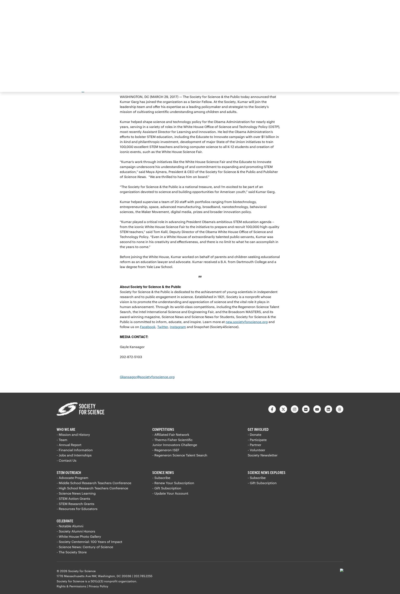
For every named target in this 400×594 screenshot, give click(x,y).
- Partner (254, 445)
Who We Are (66, 429)
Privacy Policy (98, 586)
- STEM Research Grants (75, 504)
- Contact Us (66, 460)
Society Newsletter (263, 455)
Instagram (178, 327)
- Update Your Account (170, 493)
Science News (163, 472)
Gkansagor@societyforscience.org (147, 377)
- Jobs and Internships (74, 455)
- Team (62, 440)
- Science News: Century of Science (85, 547)
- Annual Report (69, 445)
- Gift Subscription (166, 488)
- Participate (257, 440)
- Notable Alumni (70, 526)
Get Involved (258, 429)
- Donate (254, 434)
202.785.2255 (143, 576)
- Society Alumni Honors (76, 531)
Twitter (162, 327)
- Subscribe (161, 478)
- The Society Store (72, 552)
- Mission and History (73, 434)
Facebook (147, 327)
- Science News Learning (76, 493)
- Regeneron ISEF (165, 450)
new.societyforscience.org (247, 322)
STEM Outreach (69, 472)
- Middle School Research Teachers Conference (94, 483)
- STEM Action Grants (73, 498)
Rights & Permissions (71, 586)
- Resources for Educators (77, 509)
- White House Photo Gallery (79, 536)
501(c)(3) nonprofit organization (113, 581)
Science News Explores (266, 472)
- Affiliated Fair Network (170, 434)
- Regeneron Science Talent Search (179, 455)
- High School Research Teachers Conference (92, 488)
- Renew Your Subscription (173, 483)
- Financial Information (75, 450)
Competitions (163, 429)
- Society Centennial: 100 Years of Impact (89, 542)
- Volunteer (256, 450)
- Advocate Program (72, 478)
